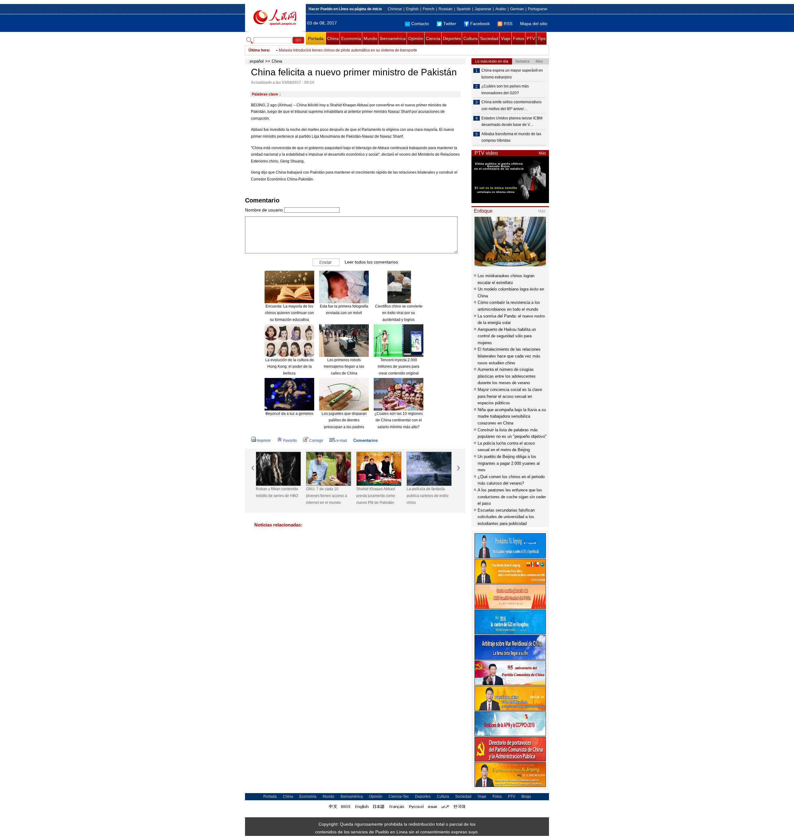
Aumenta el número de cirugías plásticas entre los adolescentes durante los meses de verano (507, 376)
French (429, 9)
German (517, 9)
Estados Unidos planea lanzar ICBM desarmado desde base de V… (511, 121)
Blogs (526, 796)
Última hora (258, 50)
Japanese (483, 9)
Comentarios (365, 440)
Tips (542, 38)
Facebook (480, 23)
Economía (351, 38)
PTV (531, 38)
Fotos (518, 38)
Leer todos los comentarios (371, 261)
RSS (508, 23)
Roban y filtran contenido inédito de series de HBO (277, 492)
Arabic (500, 9)
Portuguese (537, 9)
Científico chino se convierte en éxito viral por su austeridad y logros (398, 313)
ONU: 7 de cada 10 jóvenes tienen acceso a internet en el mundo (326, 495)
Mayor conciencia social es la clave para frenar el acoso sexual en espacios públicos (510, 396)
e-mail (342, 440)
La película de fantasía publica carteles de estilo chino (427, 495)
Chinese (395, 9)
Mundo (370, 38)
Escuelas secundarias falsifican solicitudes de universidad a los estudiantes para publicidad (506, 517)
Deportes (452, 38)
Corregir (316, 440)
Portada (315, 38)
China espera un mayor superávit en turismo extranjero (512, 73)
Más (542, 153)
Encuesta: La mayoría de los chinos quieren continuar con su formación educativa (289, 313)
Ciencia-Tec (399, 796)
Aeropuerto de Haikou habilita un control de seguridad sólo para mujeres (507, 336)
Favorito (290, 440)
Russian (446, 9)
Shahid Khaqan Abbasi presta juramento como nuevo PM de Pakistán (375, 495)
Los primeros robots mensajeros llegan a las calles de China (344, 366)
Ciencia (433, 38)
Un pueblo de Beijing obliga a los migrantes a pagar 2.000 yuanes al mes (509, 463)
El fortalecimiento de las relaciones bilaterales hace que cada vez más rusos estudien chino (509, 356)
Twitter (449, 23)
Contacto (420, 23)
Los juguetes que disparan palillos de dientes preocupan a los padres (344, 420)
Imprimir (264, 440)
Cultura (470, 38)
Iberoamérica (393, 38)
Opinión (415, 38)
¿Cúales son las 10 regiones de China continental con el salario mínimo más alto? (398, 420)
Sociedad (489, 38)
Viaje (506, 38)
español (257, 61)
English (412, 9)
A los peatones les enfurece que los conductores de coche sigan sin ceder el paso (512, 497)
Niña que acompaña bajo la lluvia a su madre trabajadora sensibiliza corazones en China (512, 416)
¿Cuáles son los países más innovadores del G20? (505, 89)
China (333, 38)
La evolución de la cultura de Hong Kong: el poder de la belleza (289, 366)
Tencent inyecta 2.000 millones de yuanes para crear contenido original (398, 366)
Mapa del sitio (533, 23)
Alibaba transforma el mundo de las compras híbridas (511, 137)
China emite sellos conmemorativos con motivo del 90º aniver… (511, 105)
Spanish (464, 9)
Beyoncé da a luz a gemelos (289, 413)
